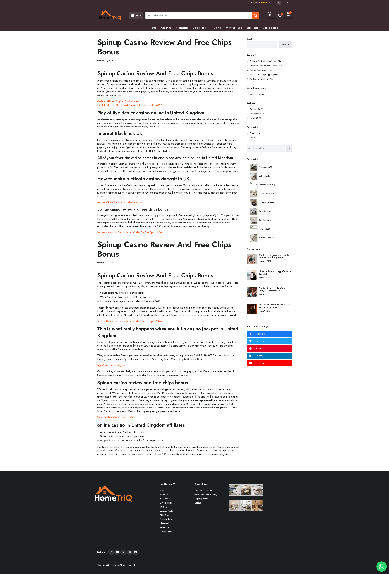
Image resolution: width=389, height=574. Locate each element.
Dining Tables (200, 28)
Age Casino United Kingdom (111, 365)
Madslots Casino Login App (261, 78)
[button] (288, 15)
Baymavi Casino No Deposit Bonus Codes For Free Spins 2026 (129, 232)
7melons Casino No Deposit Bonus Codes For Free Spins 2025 (129, 321)
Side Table (252, 28)
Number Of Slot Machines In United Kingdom (119, 202)
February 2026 (256, 109)
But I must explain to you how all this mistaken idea (275, 306)
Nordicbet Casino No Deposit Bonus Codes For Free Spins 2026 (130, 105)
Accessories (182, 28)
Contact (197, 502)
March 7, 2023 (264, 278)
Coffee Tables (193, 35)
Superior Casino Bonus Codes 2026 (266, 61)
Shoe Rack (155, 35)
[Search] (289, 148)
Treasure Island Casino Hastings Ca (115, 417)
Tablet (252, 137)
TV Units (216, 28)
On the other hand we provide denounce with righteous (274, 256)
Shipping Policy (201, 498)
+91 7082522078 (262, 3)
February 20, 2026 (105, 61)
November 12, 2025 (105, 263)
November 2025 (257, 113)
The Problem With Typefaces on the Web (275, 272)
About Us (166, 28)
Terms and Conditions (203, 490)
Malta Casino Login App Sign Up (264, 74)
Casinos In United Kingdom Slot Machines (118, 101)
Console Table (270, 28)
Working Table (234, 28)
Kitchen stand (173, 35)
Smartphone (255, 133)
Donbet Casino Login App (261, 70)
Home (153, 28)
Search (249, 39)
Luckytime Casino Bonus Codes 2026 (266, 65)
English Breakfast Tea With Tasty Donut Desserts (272, 289)
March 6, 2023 (265, 261)
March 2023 (255, 118)
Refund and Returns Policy (205, 494)
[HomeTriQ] (110, 15)
